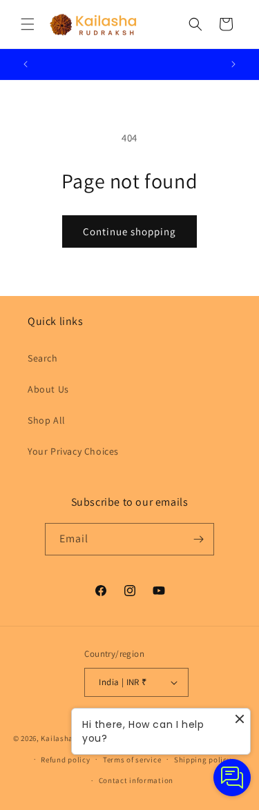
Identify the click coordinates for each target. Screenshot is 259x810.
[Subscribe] (198, 539)
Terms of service (132, 759)
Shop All (47, 420)
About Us (48, 389)
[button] (27, 24)
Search (43, 358)
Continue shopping (129, 231)
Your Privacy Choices (73, 451)
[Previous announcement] (25, 64)
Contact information (136, 780)
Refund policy (65, 759)
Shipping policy (202, 759)
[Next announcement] (233, 64)
